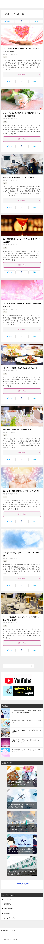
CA (5, 57)
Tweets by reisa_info (22, 883)
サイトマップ (8, 899)
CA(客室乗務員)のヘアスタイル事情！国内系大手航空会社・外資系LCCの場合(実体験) (26, 711)
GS (5, 121)
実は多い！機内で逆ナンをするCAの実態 (18, 177)
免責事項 (7, 913)
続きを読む (22, 74)
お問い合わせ (8, 908)
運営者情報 (7, 904)
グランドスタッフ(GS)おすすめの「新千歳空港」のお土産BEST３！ (26, 731)
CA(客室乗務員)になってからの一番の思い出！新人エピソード (26, 750)
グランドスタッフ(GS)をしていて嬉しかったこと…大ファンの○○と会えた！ (26, 741)
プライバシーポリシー (11, 918)
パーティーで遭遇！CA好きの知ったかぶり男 (20, 368)
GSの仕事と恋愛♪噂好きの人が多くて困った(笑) (21, 491)
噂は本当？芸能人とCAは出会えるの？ (17, 429)
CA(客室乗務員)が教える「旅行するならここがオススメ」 (26, 721)
